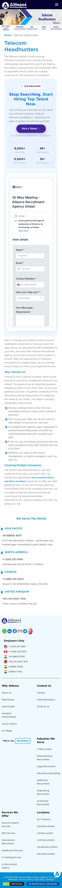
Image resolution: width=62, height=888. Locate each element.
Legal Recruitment (46, 766)
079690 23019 (16, 666)
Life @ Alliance (9, 724)
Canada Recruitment (47, 847)
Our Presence (43, 819)
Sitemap (50, 879)
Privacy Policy (26, 879)
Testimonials (8, 699)
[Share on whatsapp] (4, 631)
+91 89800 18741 (12, 535)
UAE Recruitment (46, 840)
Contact (41, 693)
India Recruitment (46, 854)
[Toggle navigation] (57, 4)
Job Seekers (22, 741)
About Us (6, 693)
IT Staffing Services (11, 857)
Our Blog (39, 879)
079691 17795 (15, 672)
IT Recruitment (44, 749)
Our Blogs (7, 731)
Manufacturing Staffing (48, 773)
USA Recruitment (46, 826)
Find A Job (8, 741)
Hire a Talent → (31, 128)
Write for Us (43, 706)
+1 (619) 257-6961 (12, 559)
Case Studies (8, 706)
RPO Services (8, 833)
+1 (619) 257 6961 (17, 646)
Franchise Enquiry (46, 699)
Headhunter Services (12, 850)
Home (7, 35)
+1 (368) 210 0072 (13, 579)
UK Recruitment (45, 833)
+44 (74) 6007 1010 (14, 598)
